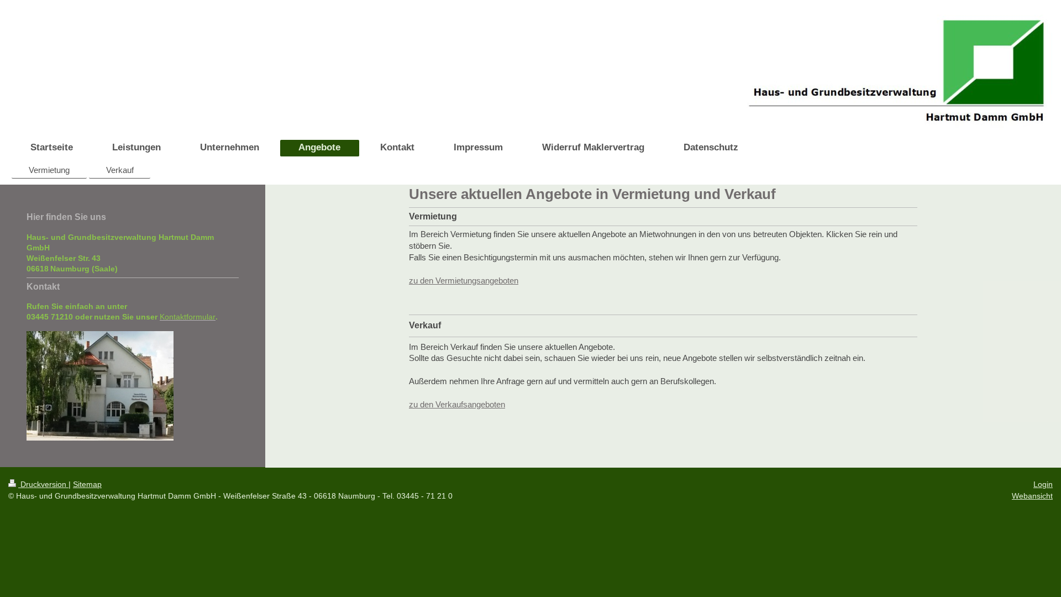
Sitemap (87, 484)
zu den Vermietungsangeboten (463, 280)
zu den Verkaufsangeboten (457, 404)
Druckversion (43, 484)
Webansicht (1032, 495)
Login (1043, 484)
